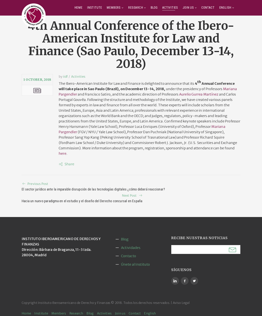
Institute (94, 7)
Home (78, 7)
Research (135, 7)
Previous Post (37, 184)
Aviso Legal (181, 303)
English (225, 7)
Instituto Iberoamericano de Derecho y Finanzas (74, 303)
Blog (154, 7)
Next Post (129, 195)
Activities (170, 7)
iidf (65, 76)
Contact (208, 7)
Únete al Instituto (135, 264)
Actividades (130, 247)
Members (114, 7)
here (62, 153)
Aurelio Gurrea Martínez (198, 94)
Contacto (128, 256)
